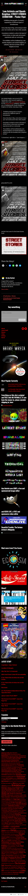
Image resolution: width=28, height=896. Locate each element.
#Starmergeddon (5, 761)
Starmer (3, 855)
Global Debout (23, 812)
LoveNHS (10, 828)
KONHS (2, 823)
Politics (4, 846)
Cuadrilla (3, 799)
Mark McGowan (18, 828)
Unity (18, 870)
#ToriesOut (21, 765)
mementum (8, 830)
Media (24, 828)
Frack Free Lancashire (12, 808)
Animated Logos (11, 774)
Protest (12, 849)
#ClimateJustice (6, 754)
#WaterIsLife (19, 767)
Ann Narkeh (11, 49)
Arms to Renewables (22, 779)
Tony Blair (6, 867)
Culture (7, 799)
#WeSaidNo (3, 768)
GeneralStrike (4, 812)
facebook (6, 807)
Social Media (12, 852)
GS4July (7, 814)
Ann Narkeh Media (10, 776)
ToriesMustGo (14, 867)
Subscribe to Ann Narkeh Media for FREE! (13, 727)
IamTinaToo (11, 818)
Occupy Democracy (5, 835)
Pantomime (12, 842)
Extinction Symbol (13, 805)
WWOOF (3, 874)
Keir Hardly (15, 820)
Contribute (24, 796)
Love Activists (15, 826)
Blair (12, 783)
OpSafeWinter (14, 840)
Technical (15, 861)
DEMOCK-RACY (22, 800)
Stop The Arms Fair (11, 857)
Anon (15, 776)
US (20, 870)
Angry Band (18, 773)
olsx (4, 840)
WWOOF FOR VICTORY (9, 874)
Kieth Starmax (11, 821)
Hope (15, 817)
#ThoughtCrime (15, 765)
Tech (12, 861)
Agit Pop (22, 771)
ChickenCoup (15, 790)
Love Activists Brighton (18, 102)
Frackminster (4, 810)
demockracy (3, 802)
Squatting (21, 853)
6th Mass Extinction (11, 768)
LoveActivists (5, 828)
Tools (9, 867)
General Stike (21, 811)
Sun (8, 860)
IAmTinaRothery (5, 818)
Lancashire (3, 824)
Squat (19, 853)
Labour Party (18, 823)
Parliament (4, 843)
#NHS (25, 757)
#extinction (4, 755)
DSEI (19, 802)
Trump (21, 868)
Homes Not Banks (11, 815)
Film (13, 807)
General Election (6, 811)
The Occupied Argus (10, 863)
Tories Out (19, 867)
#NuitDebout (9, 758)
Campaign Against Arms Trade (10, 788)
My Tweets (4, 881)
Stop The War (21, 857)
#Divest (19, 754)
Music (2, 832)
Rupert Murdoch (22, 850)
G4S (2, 811)
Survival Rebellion (22, 860)
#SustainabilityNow (13, 764)
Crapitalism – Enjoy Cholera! (9, 665)
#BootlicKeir (15, 752)
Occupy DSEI (18, 835)
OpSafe (9, 840)
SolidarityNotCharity (9, 853)
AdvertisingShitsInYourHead (8, 771)
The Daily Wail (4, 863)
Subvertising (4, 860)
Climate (3, 792)
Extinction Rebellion (21, 804)
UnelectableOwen (13, 870)
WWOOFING (15, 874)
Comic (21, 795)
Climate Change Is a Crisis (13, 791)
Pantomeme (5, 842)
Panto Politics (19, 842)
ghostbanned (9, 812)
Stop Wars (4, 858)
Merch (3, 337)
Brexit (23, 785)
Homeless (18, 814)
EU (10, 804)
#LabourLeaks (12, 757)
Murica (24, 830)
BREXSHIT (4, 787)
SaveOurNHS (6, 852)
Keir (11, 820)
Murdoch (20, 830)
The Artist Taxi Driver (22, 861)
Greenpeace (3, 814)
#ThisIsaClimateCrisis (6, 765)
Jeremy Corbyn (22, 818)
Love (10, 826)
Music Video (6, 832)
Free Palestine (15, 810)
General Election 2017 (14, 811)
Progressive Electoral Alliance (6, 849)
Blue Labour (18, 783)
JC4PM (15, 818)
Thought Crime (15, 865)
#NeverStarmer (19, 757)
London (6, 826)
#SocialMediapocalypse (6, 760)
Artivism (6, 781)
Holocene (13, 814)
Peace (18, 843)
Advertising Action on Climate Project (11, 770)
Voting (9, 872)
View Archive (5, 289)
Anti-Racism (20, 778)
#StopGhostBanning (5, 764)
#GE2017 (16, 755)
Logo (2, 826)
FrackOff (10, 810)
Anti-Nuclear (15, 778)
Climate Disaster (10, 795)
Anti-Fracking (9, 778)
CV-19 (12, 799)
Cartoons (3, 790)
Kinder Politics (24, 821)
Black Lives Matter (7, 783)
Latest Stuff (4, 330)
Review (16, 850)
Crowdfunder (22, 797)
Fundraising (24, 810)
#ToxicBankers (9, 767)
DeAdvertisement (4, 800)
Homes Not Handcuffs (7, 817)
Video (3, 334)
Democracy (8, 802)
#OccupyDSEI (17, 758)
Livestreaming (13, 824)
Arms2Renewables (14, 779)
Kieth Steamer (18, 821)
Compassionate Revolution (16, 796)
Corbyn (3, 797)
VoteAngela (5, 872)
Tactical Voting (4, 861)
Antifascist (8, 779)
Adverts (18, 771)
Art (2, 781)
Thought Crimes (21, 865)
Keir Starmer (22, 820)
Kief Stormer (3, 821)
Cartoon (21, 788)
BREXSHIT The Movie (12, 787)
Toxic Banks (17, 868)
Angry (13, 773)
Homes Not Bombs (21, 815)
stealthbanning (16, 855)
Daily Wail (17, 799)
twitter (24, 868)
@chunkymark (23, 768)
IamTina (23, 817)
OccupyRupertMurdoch (11, 838)
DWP (2, 804)
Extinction (13, 804)
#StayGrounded (20, 761)
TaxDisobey (9, 861)
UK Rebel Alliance (7, 870)
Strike (9, 858)
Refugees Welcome (5, 850)
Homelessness (4, 815)
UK (2, 870)
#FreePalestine (11, 755)
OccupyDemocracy (12, 835)
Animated (4, 774)
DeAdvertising (11, 800)
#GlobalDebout (22, 755)
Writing (3, 335)
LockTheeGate (18, 824)
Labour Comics (12, 823)
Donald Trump (14, 802)
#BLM (11, 752)
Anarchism (7, 773)
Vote (2, 872)
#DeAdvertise (14, 754)
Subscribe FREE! (7, 741)
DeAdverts (17, 800)
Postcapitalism (12, 846)
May (22, 828)
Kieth (8, 821)
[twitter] (25, 328)
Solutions (15, 853)
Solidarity (16, 852)
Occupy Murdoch (13, 837)
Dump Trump (24, 802)
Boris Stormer (8, 785)
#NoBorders (3, 758)
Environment (6, 804)
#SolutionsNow (15, 760)
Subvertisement (18, 858)
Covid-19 (18, 797)
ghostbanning (15, 812)
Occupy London (5, 837)
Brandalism (16, 785)
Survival (17, 860)
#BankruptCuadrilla (5, 752)
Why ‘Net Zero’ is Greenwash (9, 671)
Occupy (21, 834)
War (11, 872)
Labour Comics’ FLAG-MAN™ (9, 695)
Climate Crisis (5, 793)
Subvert (12, 858)
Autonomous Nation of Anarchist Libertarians (17, 781)
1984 (19, 768)
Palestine (19, 840)
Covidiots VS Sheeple (7, 668)
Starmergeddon (10, 855)
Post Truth (14, 848)
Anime (24, 774)
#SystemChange (20, 764)
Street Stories (9, 103)
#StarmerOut (14, 761)
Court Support (13, 797)
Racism (16, 849)
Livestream (8, 824)
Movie (18, 830)
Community (7, 796)
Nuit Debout (7, 834)
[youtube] (23, 328)
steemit (21, 855)
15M (17, 768)
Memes (3, 332)
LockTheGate (23, 824)
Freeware (19, 810)
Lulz (14, 828)
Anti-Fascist (3, 778)
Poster (18, 846)
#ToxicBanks (14, 767)
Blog (14, 783)
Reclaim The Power (21, 849)
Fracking (20, 808)
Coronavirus (7, 797)
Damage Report (23, 799)
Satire (2, 852)
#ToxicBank (3, 767)
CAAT (22, 787)
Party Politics (11, 843)
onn (6, 840)
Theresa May (8, 865)
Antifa (4, 779)
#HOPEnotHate (4, 757)
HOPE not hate (19, 817)
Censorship (8, 790)
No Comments (15, 52)
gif (19, 812)
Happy (10, 814)
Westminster (16, 872)
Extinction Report (4, 805)
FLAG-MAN (16, 807)
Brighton (18, 787)
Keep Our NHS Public (5, 820)
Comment (22, 319)
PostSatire (9, 848)
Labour (6, 823)
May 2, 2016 (19, 49)
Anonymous (21, 776)
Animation (19, 774)
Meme (3, 830)
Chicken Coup (20, 790)
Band (2, 783)
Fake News (10, 807)
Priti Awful (4, 687)
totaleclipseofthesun (11, 868)
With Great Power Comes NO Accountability (13, 674)
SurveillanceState (12, 860)
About (3, 328)
